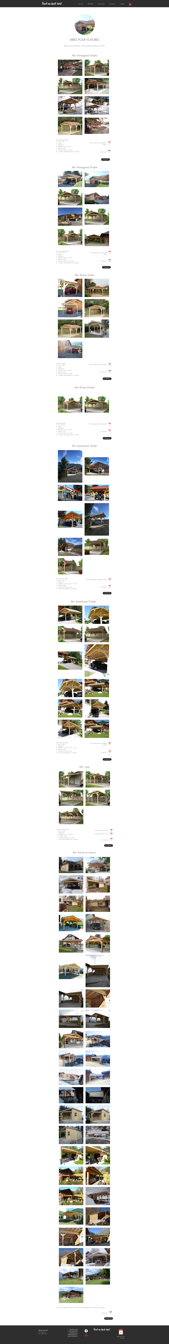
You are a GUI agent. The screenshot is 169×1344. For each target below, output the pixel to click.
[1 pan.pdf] (111, 831)
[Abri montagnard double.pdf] (109, 252)
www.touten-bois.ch (72, 1336)
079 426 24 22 (73, 1331)
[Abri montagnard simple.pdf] (109, 143)
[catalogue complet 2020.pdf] (121, 1332)
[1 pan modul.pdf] (111, 834)
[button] (130, 4)
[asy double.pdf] (109, 744)
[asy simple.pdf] (109, 580)
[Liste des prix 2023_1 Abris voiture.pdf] (109, 151)
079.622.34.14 (73, 1332)
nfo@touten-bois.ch (72, 1334)
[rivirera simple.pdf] (109, 365)
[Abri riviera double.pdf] (109, 424)
